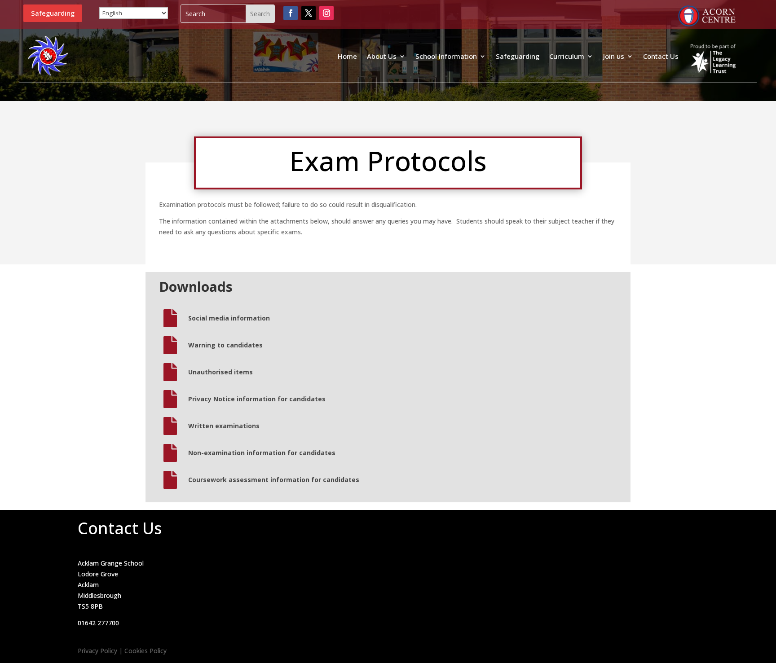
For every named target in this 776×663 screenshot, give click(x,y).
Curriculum (566, 56)
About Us (382, 56)
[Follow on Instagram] (326, 13)
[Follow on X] (308, 13)
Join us (613, 56)
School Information (446, 56)
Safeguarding (53, 13)
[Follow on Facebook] (290, 13)
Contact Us (661, 56)
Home (347, 56)
